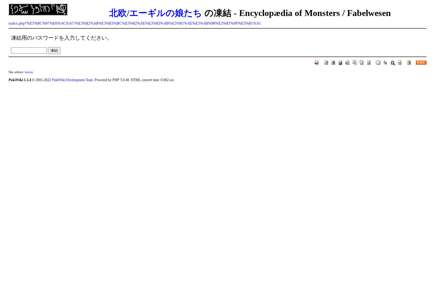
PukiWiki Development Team (72, 80)
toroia (29, 72)
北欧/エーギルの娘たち (155, 13)
